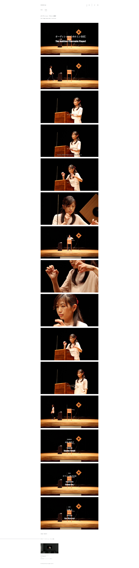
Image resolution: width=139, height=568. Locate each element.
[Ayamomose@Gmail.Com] (97, 5)
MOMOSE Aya (43, 5)
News (42, 9)
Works (46, 9)
